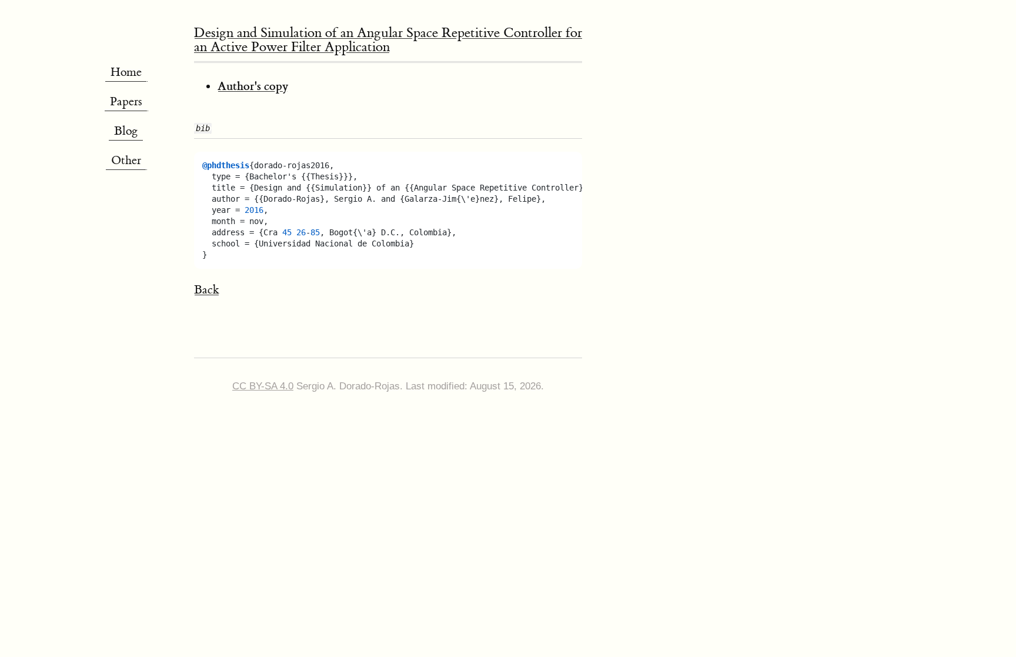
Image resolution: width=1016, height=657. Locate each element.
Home (126, 72)
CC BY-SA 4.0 (262, 386)
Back (206, 289)
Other (126, 160)
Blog (126, 131)
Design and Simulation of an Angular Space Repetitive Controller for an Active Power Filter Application (388, 39)
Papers (126, 101)
